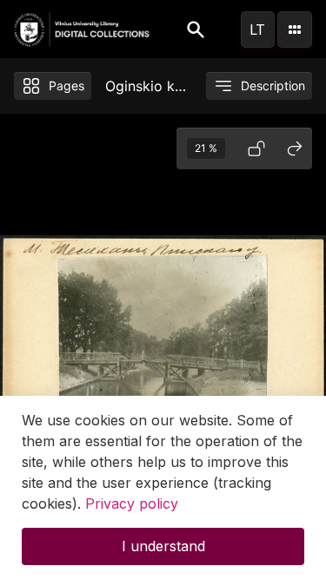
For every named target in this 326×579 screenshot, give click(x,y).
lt (257, 29)
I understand (163, 546)
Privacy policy (131, 503)
